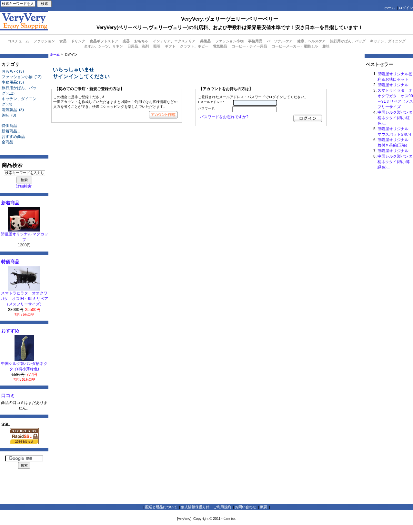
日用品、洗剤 (138, 46)
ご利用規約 (222, 507)
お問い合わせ (245, 507)
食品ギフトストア (104, 41)
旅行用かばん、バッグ (348, 41)
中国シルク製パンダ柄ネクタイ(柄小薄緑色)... (395, 162)
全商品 (7, 142)
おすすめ (10, 330)
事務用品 (255, 41)
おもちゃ (141, 41)
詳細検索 (24, 186)
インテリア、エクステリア (174, 41)
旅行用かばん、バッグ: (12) (19, 91)
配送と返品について (161, 507)
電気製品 (220, 46)
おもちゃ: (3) (13, 71)
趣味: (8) (9, 115)
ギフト (170, 46)
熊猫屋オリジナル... (394, 85)
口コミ (8, 395)
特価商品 (9, 125)
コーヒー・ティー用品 (249, 46)
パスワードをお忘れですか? (224, 117)
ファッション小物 (229, 41)
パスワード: (206, 108)
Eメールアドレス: (211, 102)
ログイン (406, 8)
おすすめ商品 (13, 136)
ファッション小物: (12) (22, 77)
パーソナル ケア (280, 41)
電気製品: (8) (13, 110)
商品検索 (12, 165)
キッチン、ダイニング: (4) (19, 102)
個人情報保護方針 (195, 507)
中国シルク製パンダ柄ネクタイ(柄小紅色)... (395, 118)
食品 (62, 41)
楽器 (126, 41)
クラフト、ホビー (194, 46)
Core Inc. (230, 518)
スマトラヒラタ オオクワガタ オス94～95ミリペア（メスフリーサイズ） (24, 298)
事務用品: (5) (13, 82)
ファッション (44, 41)
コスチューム (18, 41)
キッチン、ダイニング (388, 41)
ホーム (389, 8)
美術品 (205, 41)
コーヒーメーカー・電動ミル (295, 46)
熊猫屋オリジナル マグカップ (24, 237)
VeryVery (192, 19)
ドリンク (78, 41)
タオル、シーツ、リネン (103, 46)
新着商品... (11, 131)
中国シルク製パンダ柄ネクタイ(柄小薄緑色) (24, 366)
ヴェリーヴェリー (225, 19)
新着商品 (10, 202)
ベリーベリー (262, 19)
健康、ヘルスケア (311, 41)
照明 (156, 46)
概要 (263, 507)
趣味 (325, 46)
